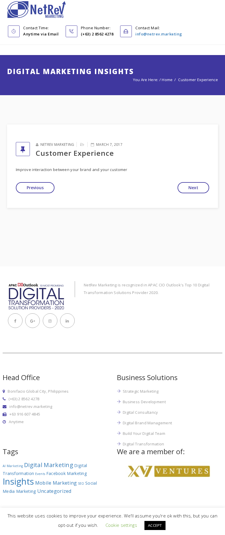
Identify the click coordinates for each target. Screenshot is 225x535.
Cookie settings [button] (121, 525)
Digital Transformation (143, 444)
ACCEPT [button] (155, 525)
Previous (35, 187)
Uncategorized (54, 491)
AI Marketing (13, 466)
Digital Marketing (48, 465)
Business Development (144, 401)
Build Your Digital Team (144, 433)
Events (40, 474)
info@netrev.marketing (158, 34)
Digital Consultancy (140, 412)
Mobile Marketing (56, 482)
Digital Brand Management (147, 422)
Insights (18, 481)
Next (193, 187)
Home (167, 79)
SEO (81, 483)
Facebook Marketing (66, 473)
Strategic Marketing (141, 391)
